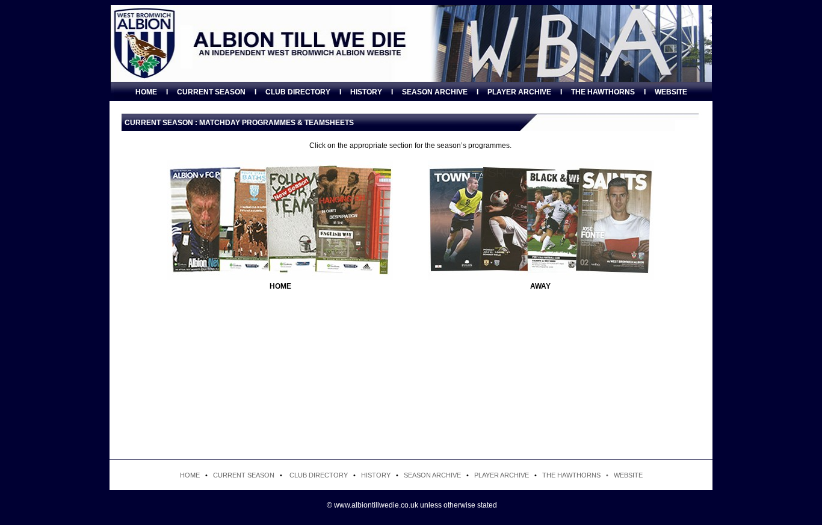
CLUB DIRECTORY (297, 92)
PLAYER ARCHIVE (519, 92)
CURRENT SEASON (211, 92)
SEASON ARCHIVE (435, 92)
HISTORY (366, 92)
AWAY (540, 286)
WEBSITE (671, 92)
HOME (146, 92)
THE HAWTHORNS (603, 92)
